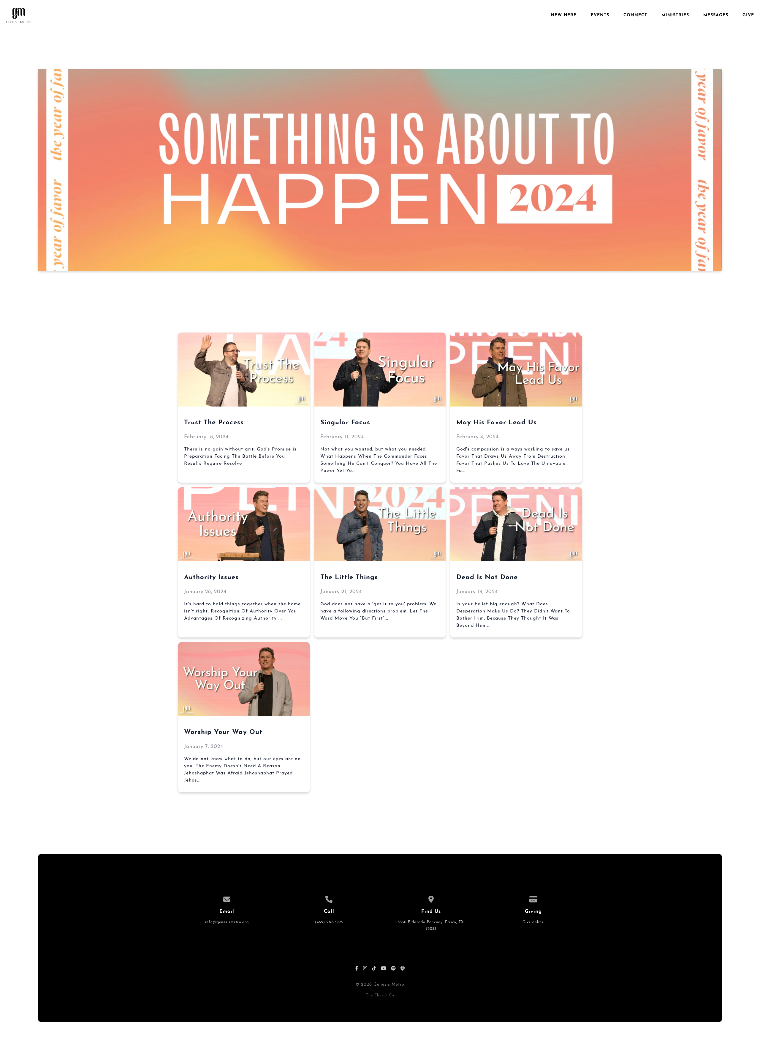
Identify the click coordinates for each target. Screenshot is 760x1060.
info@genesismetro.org (227, 922)
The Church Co (380, 995)
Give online (533, 922)
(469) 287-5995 (329, 922)
